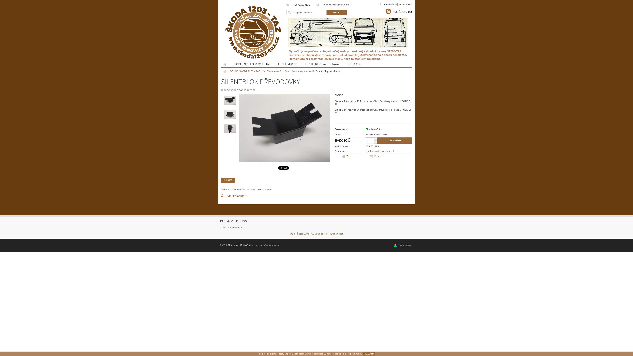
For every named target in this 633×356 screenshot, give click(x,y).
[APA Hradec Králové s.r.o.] (253, 32)
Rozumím (369, 354)
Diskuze (228, 180)
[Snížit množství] (375, 142)
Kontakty (354, 64)
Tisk (349, 156)
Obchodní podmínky (232, 227)
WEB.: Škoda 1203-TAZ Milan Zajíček (309, 234)
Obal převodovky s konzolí (380, 151)
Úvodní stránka (225, 64)
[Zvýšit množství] (375, 139)
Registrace (405, 4)
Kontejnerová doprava (322, 64)
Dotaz (377, 156)
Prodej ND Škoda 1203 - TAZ (251, 64)
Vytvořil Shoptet (404, 245)
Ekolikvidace (287, 64)
